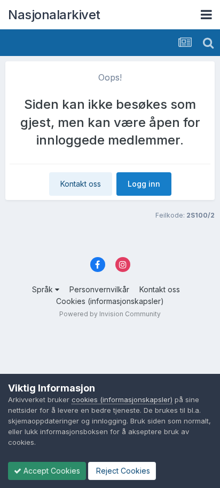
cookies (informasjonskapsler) (122, 399)
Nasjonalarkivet (54, 14)
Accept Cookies (50, 470)
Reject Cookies (122, 470)
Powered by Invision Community (110, 314)
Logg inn (144, 183)
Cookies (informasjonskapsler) (110, 301)
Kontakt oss (80, 183)
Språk (43, 289)
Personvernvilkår (99, 289)
